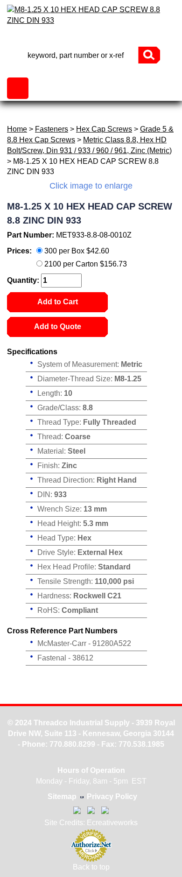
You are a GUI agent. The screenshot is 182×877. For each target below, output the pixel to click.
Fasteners (51, 129)
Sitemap (62, 796)
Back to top (91, 867)
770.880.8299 (72, 744)
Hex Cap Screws (104, 129)
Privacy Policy (112, 796)
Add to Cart (57, 302)
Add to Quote (57, 326)
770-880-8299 (91, 38)
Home (17, 129)
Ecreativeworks (112, 823)
